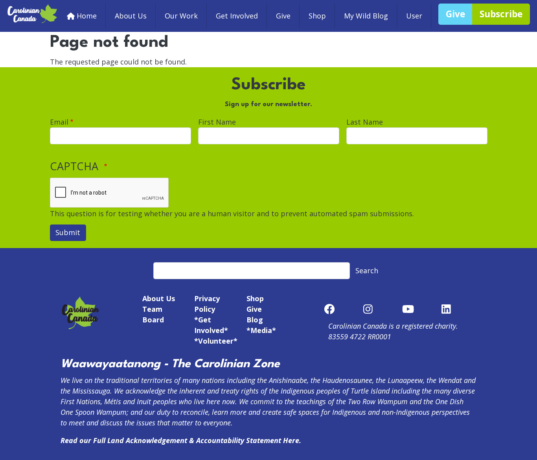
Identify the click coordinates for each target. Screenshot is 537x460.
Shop (317, 15)
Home (87, 15)
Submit (67, 232)
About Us (131, 15)
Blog (254, 319)
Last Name (364, 122)
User (414, 15)
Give (283, 15)
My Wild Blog (366, 15)
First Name (217, 122)
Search (366, 270)
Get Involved (237, 15)
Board (153, 319)
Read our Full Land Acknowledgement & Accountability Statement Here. (181, 440)
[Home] (32, 8)
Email (59, 122)
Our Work (181, 15)
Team (152, 309)
